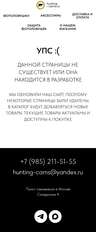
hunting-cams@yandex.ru (48, 172)
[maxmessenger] (55, 216)
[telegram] (40, 216)
